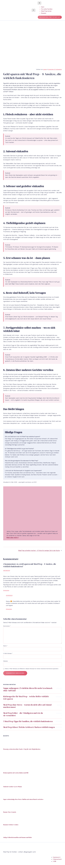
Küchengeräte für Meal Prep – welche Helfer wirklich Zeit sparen (26, 697)
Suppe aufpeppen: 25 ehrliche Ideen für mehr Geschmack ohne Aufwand (27, 689)
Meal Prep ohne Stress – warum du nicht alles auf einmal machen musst (27, 706)
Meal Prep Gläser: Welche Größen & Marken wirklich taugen (29, 727)
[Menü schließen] (39, 3)
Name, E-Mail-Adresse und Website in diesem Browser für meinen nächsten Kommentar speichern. (32, 668)
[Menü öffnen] (33, 10)
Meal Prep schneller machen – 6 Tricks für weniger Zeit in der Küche (39, 550)
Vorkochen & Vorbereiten (55, 69)
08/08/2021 (6, 570)
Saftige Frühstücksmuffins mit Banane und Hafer (17, 837)
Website (5, 661)
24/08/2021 (9, 595)
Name (5, 646)
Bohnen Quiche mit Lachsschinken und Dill (15, 773)
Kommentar (6, 626)
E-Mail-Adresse (7, 653)
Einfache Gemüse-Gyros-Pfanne (12, 786)
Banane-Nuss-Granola (9, 812)
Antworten (6, 590)
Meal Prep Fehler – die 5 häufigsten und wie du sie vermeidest (23, 714)
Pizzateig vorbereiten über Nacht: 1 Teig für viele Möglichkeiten (21, 749)
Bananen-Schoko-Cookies (10, 824)
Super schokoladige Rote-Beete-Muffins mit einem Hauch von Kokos (23, 799)
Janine (45, 69)
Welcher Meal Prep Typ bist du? (49, 17)
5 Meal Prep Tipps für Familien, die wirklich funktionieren (28, 721)
